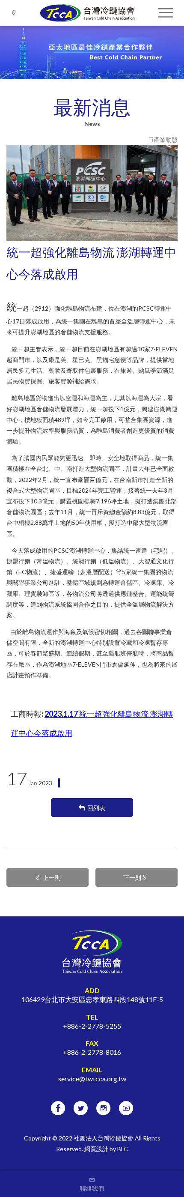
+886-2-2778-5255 (92, 1026)
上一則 (52, 877)
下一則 (132, 877)
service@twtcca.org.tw (92, 1078)
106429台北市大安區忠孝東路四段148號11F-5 (92, 999)
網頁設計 (96, 1148)
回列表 (96, 807)
